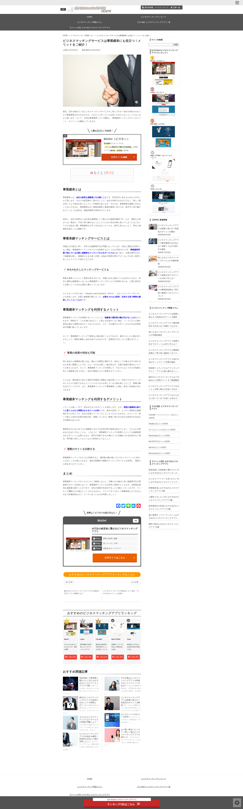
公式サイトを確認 (119, 157)
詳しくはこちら (70, 657)
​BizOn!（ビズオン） (157, 61)
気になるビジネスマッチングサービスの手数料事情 (164, 333)
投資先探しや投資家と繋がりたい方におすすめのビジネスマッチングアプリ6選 (164, 472)
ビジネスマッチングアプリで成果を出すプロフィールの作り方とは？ (164, 342)
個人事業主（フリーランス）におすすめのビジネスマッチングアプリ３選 (164, 517)
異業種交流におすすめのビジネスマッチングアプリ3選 (164, 489)
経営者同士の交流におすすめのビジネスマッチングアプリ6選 (164, 507)
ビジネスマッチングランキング (153, 17)
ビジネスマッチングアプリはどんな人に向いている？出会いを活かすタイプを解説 (164, 397)
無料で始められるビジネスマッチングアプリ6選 (164, 525)
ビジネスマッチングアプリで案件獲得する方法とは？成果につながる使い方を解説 (164, 325)
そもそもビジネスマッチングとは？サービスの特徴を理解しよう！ (88, 719)
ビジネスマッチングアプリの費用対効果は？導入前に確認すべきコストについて (164, 352)
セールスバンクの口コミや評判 (162, 430)
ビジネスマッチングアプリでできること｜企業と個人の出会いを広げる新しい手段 (164, 388)
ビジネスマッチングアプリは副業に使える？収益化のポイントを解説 (164, 315)
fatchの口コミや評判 (157, 447)
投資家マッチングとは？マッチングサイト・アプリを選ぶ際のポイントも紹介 (164, 370)
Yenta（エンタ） (156, 189)
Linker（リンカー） (157, 92)
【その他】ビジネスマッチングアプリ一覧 (153, 22)
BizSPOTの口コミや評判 (159, 441)
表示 (109, 173)
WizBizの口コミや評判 (158, 424)
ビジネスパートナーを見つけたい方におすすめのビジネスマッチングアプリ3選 (164, 481)
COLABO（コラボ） (157, 124)
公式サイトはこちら (115, 557)
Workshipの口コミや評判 (159, 436)
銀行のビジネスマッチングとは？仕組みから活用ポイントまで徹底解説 (164, 378)
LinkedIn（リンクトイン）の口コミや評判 (163, 416)
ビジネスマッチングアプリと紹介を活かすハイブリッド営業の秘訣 (164, 360)
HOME (89, 17)
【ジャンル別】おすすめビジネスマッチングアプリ (89, 28)
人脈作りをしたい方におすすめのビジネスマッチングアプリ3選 (164, 498)
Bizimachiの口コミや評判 (159, 453)
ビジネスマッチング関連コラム (89, 22)
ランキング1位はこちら (122, 803)
